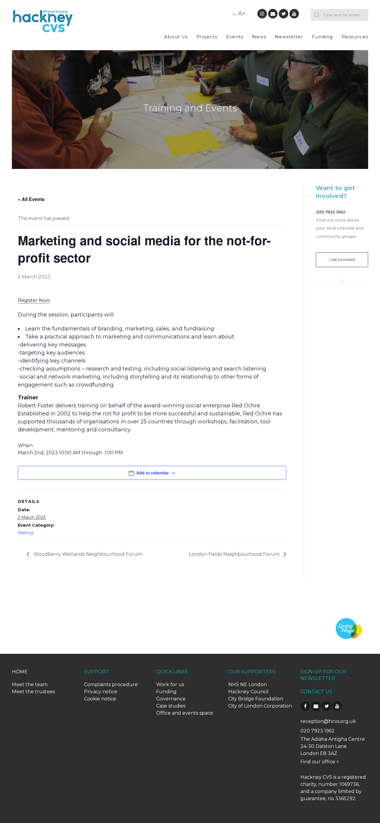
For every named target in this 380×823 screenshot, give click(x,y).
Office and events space (184, 713)
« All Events (31, 199)
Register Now (34, 300)
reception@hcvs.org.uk (328, 721)
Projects (207, 36)
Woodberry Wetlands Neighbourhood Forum (87, 554)
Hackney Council (248, 691)
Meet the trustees (33, 691)
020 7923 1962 (317, 731)
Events (234, 36)
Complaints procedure (111, 684)
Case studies (170, 706)
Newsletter (289, 36)
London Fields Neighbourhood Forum (235, 554)
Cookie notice (100, 699)
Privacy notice (100, 691)
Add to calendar (152, 473)
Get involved (342, 259)
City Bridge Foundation (255, 699)
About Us (176, 36)
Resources (355, 36)
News (259, 36)
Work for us (170, 684)
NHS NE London (247, 684)
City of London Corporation (260, 706)
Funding (322, 36)
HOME (20, 672)
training (25, 532)
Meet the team (30, 684)
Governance (171, 699)
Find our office (317, 762)
